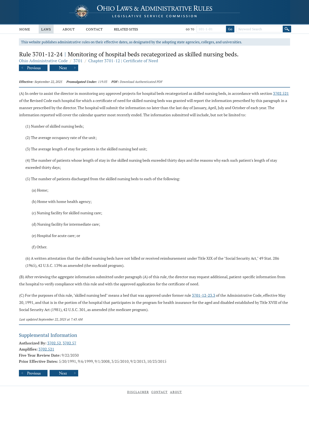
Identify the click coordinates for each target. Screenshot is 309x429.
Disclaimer (138, 392)
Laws (46, 29)
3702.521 (281, 93)
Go (230, 29)
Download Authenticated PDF (141, 81)
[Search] (287, 29)
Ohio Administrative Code (43, 61)
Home (24, 29)
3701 (78, 61)
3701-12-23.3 (203, 295)
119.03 (102, 81)
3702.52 (54, 343)
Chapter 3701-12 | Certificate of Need (123, 61)
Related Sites (126, 29)
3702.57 (69, 343)
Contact (94, 29)
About (68, 29)
